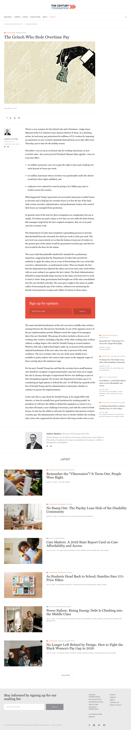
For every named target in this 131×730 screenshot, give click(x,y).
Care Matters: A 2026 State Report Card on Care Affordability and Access (112, 383)
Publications (35, 17)
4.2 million (32, 165)
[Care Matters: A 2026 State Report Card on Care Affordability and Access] (23, 551)
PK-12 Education (95, 699)
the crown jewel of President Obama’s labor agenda (62, 154)
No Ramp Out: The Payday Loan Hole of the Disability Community (112, 361)
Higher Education (96, 702)
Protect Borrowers (84, 618)
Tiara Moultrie (99, 653)
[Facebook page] (89, 725)
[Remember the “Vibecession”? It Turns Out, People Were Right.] (23, 482)
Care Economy (112, 377)
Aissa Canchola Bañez (111, 618)
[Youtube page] (94, 725)
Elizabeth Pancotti (108, 414)
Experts (17, 17)
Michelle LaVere (75, 653)
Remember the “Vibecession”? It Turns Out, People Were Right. (111, 342)
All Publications (95, 714)
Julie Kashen (104, 550)
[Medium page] (104, 725)
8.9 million (32, 175)
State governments (49, 279)
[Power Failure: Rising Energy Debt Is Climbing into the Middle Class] (23, 619)
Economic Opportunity (13, 24)
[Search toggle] (126, 17)
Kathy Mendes (110, 393)
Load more (65, 675)
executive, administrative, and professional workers (59, 204)
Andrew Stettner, (67, 434)
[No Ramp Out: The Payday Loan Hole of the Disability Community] (23, 517)
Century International (94, 696)
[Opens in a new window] (5, 146)
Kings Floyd (105, 368)
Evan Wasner (105, 349)
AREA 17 (59, 725)
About (44, 17)
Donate (53, 17)
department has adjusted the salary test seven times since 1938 (61, 268)
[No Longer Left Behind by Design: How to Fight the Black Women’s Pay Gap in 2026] (23, 653)
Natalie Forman (104, 416)
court (31, 254)
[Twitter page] (99, 725)
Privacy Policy (116, 705)
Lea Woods (112, 653)
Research (8, 17)
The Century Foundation (68, 618)
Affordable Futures (118, 356)
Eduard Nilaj (51, 621)
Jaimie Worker (81, 550)
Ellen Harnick (104, 370)
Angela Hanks (97, 618)
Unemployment (32, 24)
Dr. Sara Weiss (115, 368)
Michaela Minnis (87, 653)
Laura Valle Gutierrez (109, 391)
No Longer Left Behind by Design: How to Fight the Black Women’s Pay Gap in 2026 (84, 646)
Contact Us (114, 702)
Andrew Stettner (11, 139)
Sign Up (82, 311)
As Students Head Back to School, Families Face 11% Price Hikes (112, 407)
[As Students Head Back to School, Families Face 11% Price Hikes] (23, 585)
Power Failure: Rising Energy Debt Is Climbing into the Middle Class (84, 612)
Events (25, 17)
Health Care (94, 704)
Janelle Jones (119, 416)
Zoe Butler (120, 414)
